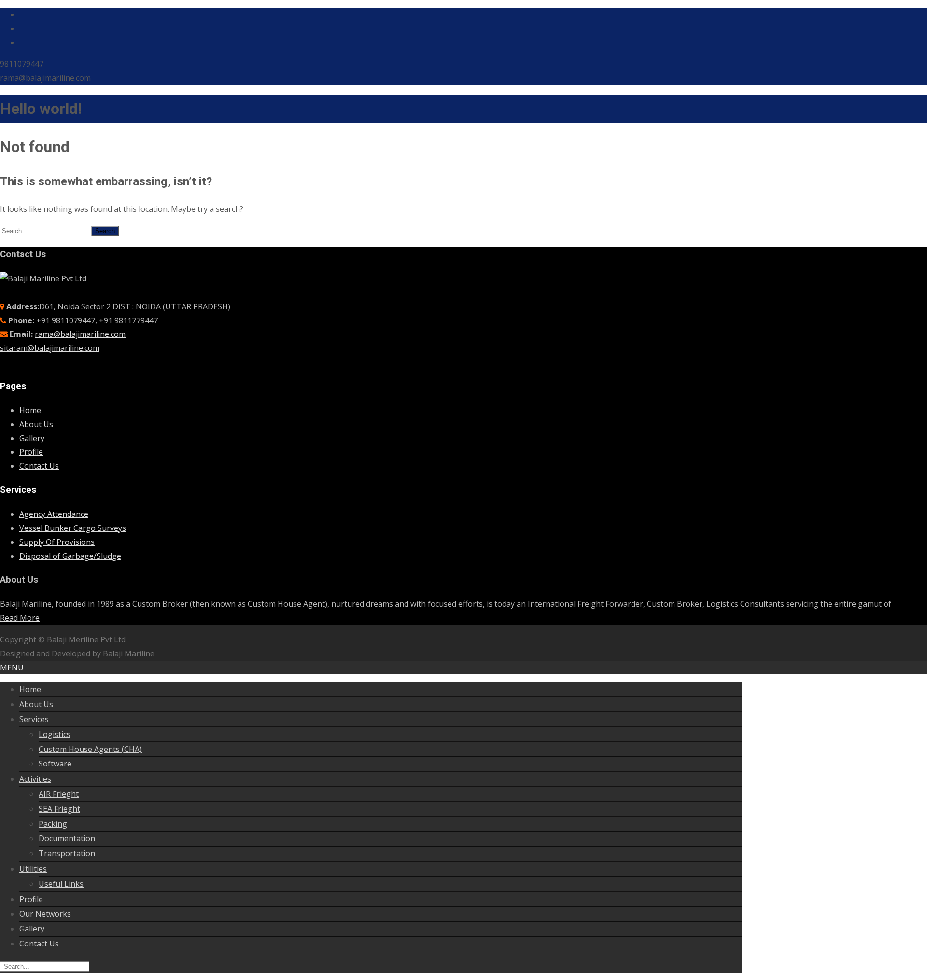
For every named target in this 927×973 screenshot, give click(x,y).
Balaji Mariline (128, 653)
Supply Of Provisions (57, 542)
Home (30, 410)
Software (55, 763)
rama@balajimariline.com (80, 334)
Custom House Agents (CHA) (90, 749)
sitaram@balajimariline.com (49, 348)
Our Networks (45, 913)
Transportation (67, 853)
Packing (53, 824)
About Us (36, 424)
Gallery (31, 438)
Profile (31, 451)
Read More (20, 617)
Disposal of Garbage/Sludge (70, 556)
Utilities (33, 868)
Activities (35, 779)
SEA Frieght (59, 809)
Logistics (54, 734)
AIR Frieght (59, 794)
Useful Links (61, 883)
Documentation (67, 838)
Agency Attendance (53, 514)
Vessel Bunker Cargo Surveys (72, 528)
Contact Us (39, 465)
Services (34, 719)
